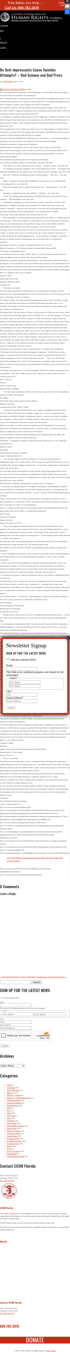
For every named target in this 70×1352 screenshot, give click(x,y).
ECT (8, 1111)
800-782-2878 (9, 1326)
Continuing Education (14, 1103)
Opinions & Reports (14, 1133)
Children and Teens (13, 1100)
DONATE (35, 1339)
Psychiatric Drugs (13, 1144)
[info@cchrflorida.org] (50, 4)
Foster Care (11, 1116)
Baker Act (10, 1093)
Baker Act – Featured (14, 1095)
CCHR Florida (7, 81)
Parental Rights (12, 1136)
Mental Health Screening (15, 1126)
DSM (9, 1108)
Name (9, 665)
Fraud (9, 1118)
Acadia (9, 1085)
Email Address (5, 1025)
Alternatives (11, 1088)
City (2, 1019)
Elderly (9, 1113)
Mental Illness (11, 1128)
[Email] (67, 6)
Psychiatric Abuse (13, 1139)
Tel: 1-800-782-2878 (7, 1181)
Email (2, 1002)
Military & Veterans (13, 1131)
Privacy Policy (51, 1351)
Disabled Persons (13, 1105)
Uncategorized (11, 1154)
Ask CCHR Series (13, 1090)
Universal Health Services (15, 1156)
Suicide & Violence (13, 1151)
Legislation (10, 1121)
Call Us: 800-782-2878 (22, 7)
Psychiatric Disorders (14, 1141)
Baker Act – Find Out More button (19, 1098)
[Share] (67, 11)
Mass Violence (12, 1123)
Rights (9, 1146)
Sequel (9, 1149)
